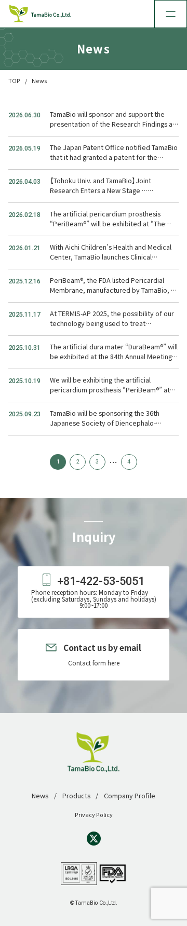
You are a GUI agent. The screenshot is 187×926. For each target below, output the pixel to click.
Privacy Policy (94, 814)
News (40, 795)
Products (76, 795)
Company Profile (129, 795)
